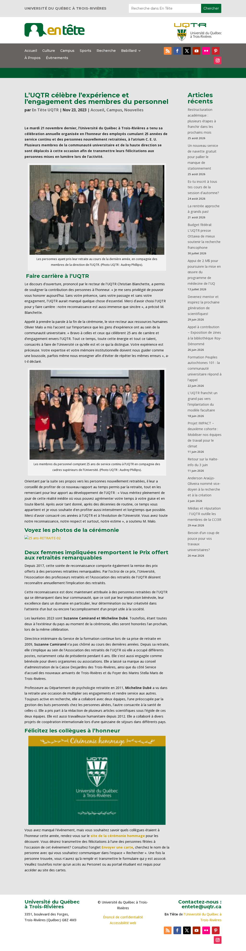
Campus (67, 51)
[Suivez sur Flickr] (206, 51)
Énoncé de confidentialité (123, 917)
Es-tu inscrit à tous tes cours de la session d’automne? (203, 187)
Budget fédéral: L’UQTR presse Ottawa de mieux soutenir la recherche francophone (204, 236)
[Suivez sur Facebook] (177, 51)
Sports (85, 51)
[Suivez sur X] (187, 51)
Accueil (31, 51)
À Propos (33, 58)
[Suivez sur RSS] (168, 51)
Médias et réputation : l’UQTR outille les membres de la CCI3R (204, 514)
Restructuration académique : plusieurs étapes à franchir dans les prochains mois (202, 121)
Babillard (128, 51)
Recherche (106, 51)
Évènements (57, 58)
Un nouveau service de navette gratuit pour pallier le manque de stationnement (203, 157)
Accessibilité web (123, 923)
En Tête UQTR (45, 110)
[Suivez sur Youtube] (196, 51)
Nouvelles (133, 110)
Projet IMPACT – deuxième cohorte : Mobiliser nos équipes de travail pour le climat (204, 434)
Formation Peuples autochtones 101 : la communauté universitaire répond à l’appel (204, 368)
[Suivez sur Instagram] (217, 60)
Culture (48, 51)
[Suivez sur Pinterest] (216, 51)
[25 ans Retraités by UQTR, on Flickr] (43, 538)
